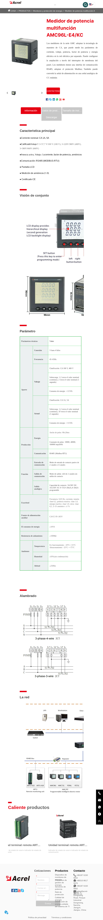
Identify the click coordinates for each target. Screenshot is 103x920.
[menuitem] (55, 4)
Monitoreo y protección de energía (47, 11)
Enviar (48, 903)
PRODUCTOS (24, 11)
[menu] (55, 4)
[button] (55, 4)
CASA (13, 11)
